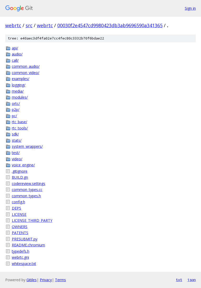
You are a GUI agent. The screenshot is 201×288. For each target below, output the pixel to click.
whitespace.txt (24, 263)
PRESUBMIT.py (24, 238)
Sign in (190, 8)
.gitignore (19, 171)
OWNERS (19, 226)
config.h (18, 201)
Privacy (46, 279)
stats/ (16, 140)
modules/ (20, 97)
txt (179, 279)
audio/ (17, 54)
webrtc (13, 25)
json (191, 279)
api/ (15, 48)
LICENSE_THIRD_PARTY (32, 220)
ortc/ (16, 103)
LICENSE (19, 214)
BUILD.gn (20, 177)
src (29, 25)
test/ (16, 152)
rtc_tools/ (20, 128)
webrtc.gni (20, 257)
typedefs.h (20, 251)
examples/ (20, 78)
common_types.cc (27, 189)
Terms (60, 279)
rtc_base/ (19, 121)
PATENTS (20, 232)
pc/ (14, 115)
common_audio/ (26, 66)
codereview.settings (28, 183)
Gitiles (31, 279)
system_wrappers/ (27, 146)
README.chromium (28, 244)
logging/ (18, 84)
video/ (17, 158)
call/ (15, 60)
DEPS (16, 208)
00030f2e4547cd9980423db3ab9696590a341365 (110, 25)
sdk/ (15, 134)
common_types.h (26, 195)
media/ (18, 91)
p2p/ (15, 109)
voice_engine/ (23, 164)
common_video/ (25, 72)
